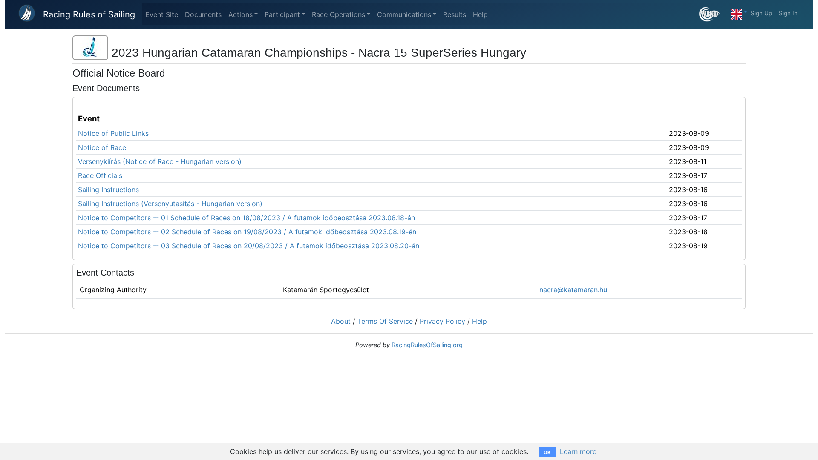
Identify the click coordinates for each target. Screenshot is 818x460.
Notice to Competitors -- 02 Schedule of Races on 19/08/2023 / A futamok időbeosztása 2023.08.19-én (247, 231)
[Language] (739, 12)
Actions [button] (240, 14)
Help (480, 14)
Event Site (161, 14)
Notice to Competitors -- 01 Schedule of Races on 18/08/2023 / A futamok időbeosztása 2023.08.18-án (246, 217)
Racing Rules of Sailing (89, 14)
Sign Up (761, 13)
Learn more (578, 451)
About (341, 321)
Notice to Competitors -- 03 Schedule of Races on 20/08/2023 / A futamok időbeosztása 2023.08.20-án (248, 246)
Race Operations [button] (338, 14)
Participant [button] (282, 14)
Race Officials (100, 175)
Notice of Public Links (113, 133)
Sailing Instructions (108, 189)
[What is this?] (713, 14)
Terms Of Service (385, 321)
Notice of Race (102, 147)
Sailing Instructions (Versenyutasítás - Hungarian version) (170, 203)
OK (547, 452)
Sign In (788, 13)
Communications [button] (404, 14)
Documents (203, 14)
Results (454, 14)
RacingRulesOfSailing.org (427, 344)
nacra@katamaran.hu (573, 289)
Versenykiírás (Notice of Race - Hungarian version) (160, 161)
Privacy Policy (442, 321)
